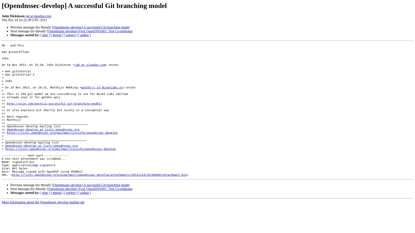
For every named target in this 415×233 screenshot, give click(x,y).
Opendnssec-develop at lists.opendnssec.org (43, 129)
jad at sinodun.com (38, 16)
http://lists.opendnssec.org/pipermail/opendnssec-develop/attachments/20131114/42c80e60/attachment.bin (99, 174)
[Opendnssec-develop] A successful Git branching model (90, 27)
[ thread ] (57, 35)
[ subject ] (70, 35)
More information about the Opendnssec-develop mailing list (43, 202)
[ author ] (84, 35)
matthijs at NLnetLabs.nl (102, 87)
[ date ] (45, 35)
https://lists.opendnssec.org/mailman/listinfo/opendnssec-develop (62, 132)
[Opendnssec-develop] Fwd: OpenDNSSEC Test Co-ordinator (89, 31)
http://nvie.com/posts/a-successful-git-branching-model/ (54, 103)
